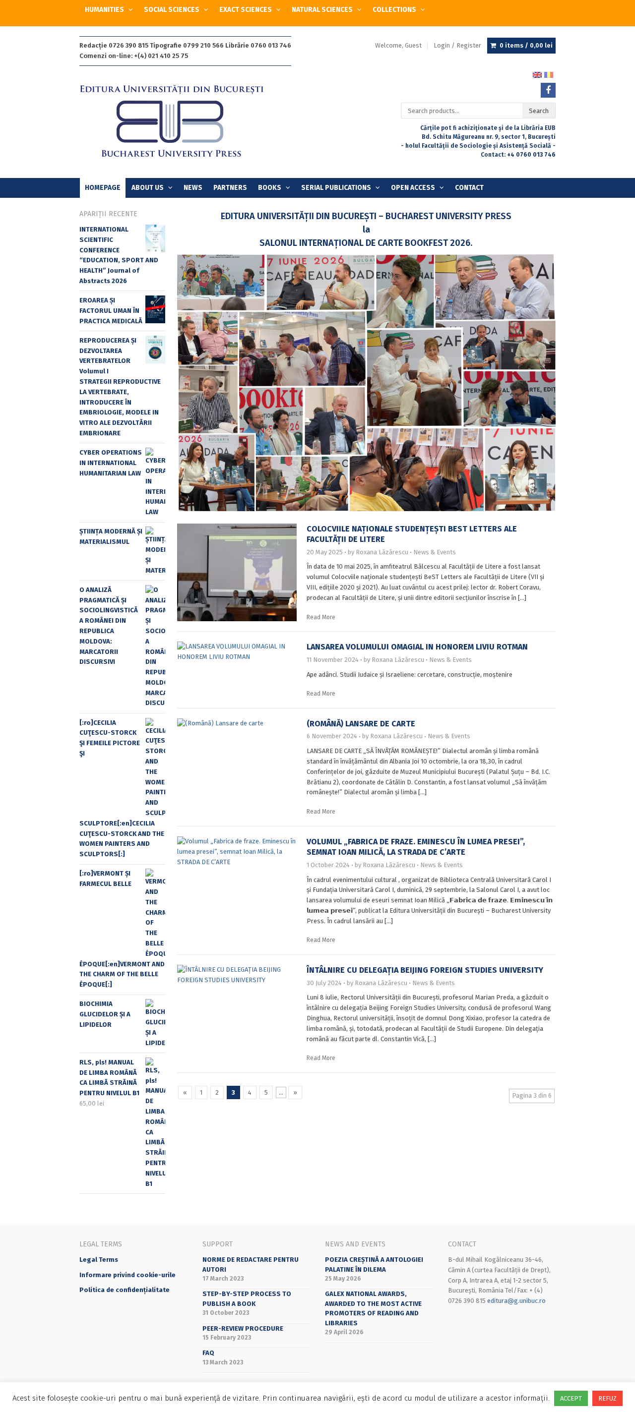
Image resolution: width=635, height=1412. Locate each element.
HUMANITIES (104, 9)
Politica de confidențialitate (124, 1290)
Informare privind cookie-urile (127, 1275)
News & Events (434, 552)
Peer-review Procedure (242, 1328)
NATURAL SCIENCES (322, 9)
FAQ (208, 1352)
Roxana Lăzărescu (382, 552)
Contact (469, 187)
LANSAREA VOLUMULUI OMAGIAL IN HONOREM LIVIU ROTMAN (417, 646)
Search (539, 111)
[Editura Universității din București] (181, 121)
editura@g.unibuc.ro (516, 1300)
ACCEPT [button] (571, 1398)
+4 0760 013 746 (531, 154)
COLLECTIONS (394, 9)
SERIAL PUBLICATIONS (336, 187)
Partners (230, 187)
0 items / (526, 45)
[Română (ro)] (548, 75)
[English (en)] (537, 75)
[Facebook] (548, 90)
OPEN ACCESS (413, 187)
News (193, 187)
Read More (321, 617)
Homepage (103, 187)
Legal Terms (98, 1259)
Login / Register (457, 45)
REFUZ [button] (607, 1398)
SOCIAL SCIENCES (171, 9)
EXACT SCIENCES (245, 9)
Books (269, 187)
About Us (147, 187)
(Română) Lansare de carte (361, 723)
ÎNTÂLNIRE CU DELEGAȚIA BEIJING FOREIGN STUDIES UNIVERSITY (425, 970)
